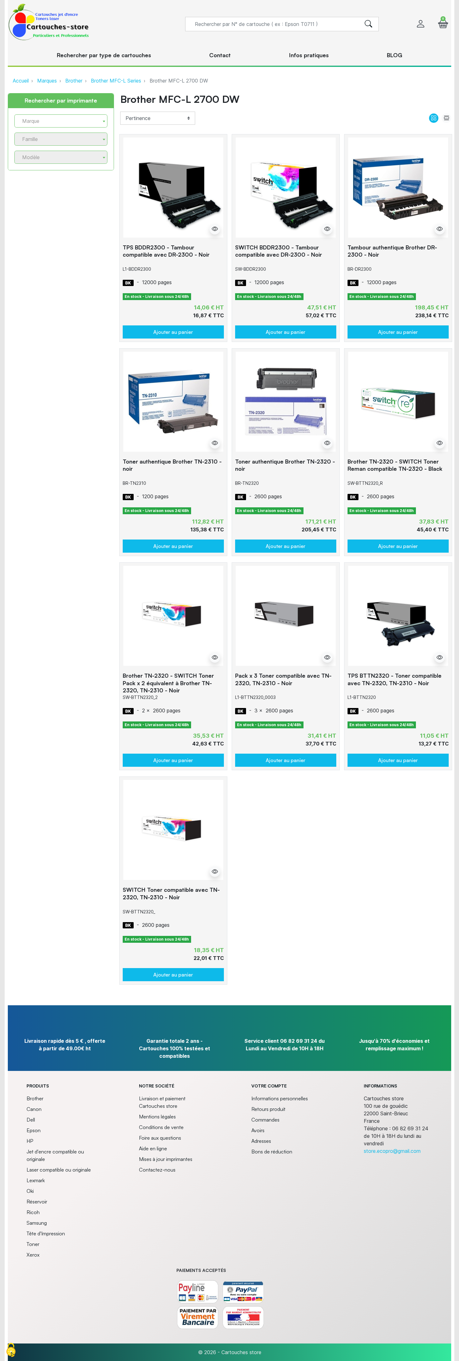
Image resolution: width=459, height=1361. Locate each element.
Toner (33, 1244)
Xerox (33, 1255)
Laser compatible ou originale (59, 1170)
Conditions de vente (161, 1127)
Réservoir (37, 1201)
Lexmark (36, 1180)
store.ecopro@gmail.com (392, 1151)
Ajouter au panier (173, 332)
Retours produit (268, 1109)
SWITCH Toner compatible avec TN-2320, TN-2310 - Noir (171, 893)
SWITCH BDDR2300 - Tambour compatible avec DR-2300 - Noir (278, 251)
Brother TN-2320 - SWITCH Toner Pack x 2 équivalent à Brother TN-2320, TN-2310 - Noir (168, 683)
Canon (34, 1109)
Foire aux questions (160, 1138)
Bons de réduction (271, 1151)
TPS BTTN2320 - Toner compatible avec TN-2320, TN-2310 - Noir (395, 679)
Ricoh (33, 1212)
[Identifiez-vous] (420, 24)
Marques (47, 81)
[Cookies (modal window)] (11, 1350)
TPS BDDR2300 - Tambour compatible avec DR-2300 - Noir (166, 251)
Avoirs (257, 1130)
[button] (443, 24)
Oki (30, 1191)
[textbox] (58, 121)
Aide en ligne (153, 1148)
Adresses (261, 1141)
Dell (31, 1120)
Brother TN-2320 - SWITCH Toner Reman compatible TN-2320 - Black (395, 465)
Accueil (21, 81)
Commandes (265, 1120)
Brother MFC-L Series (116, 81)
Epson (34, 1130)
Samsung (37, 1223)
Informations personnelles (279, 1098)
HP (30, 1141)
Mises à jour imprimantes (165, 1159)
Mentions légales (157, 1116)
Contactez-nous (157, 1170)
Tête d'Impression (46, 1233)
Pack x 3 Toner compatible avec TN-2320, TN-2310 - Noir (283, 679)
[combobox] (60, 121)
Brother (73, 81)
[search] (368, 24)
